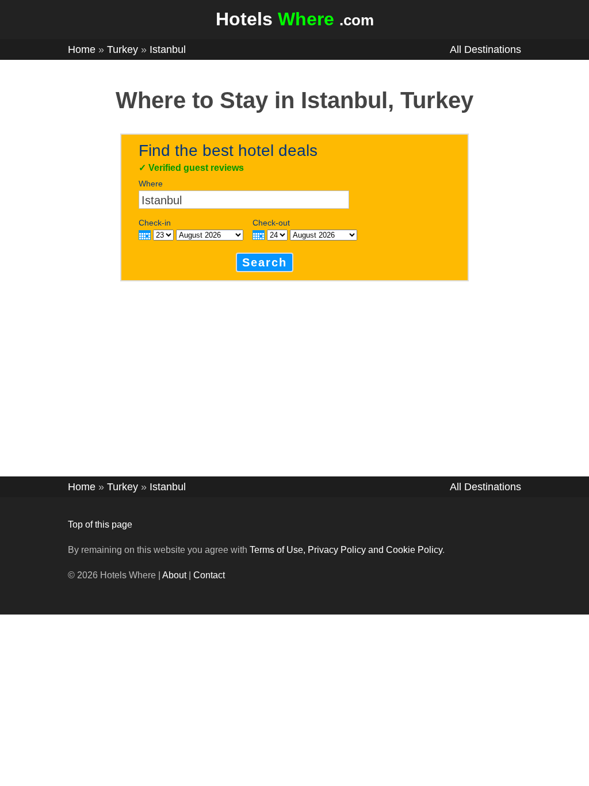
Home (81, 49)
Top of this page (100, 524)
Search (264, 262)
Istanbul (168, 49)
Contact (209, 575)
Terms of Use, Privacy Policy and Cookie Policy (346, 550)
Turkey (122, 49)
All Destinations (485, 49)
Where (151, 183)
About (174, 575)
